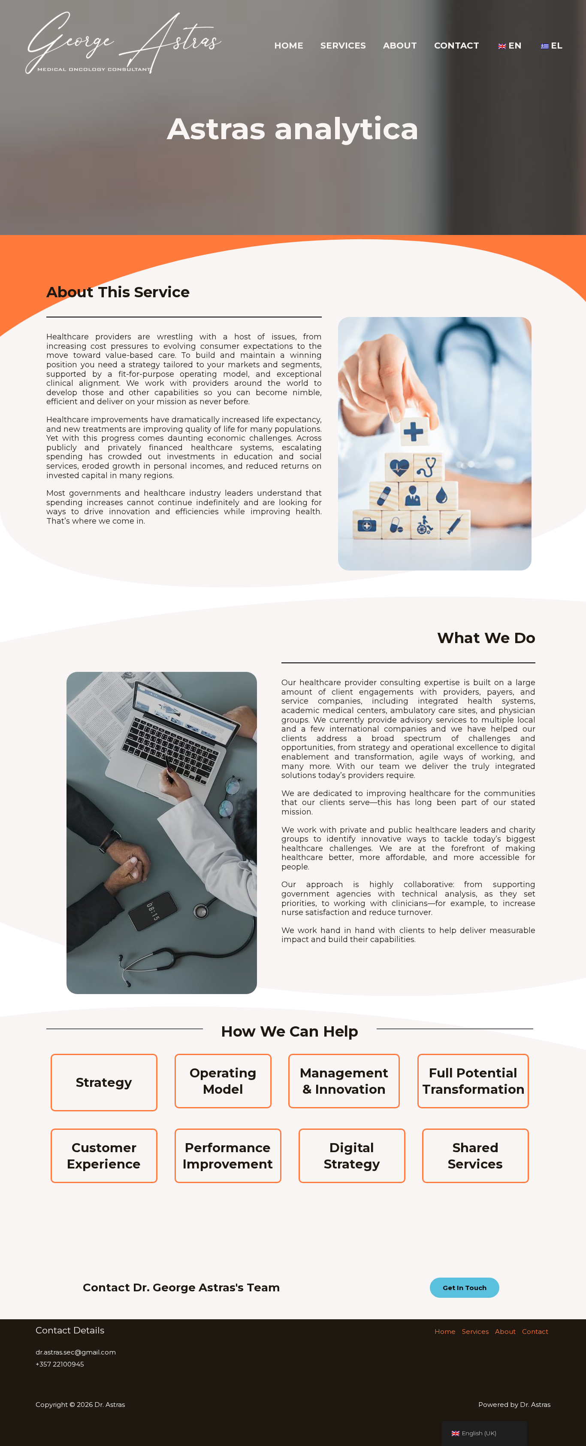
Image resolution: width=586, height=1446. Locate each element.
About (400, 45)
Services (343, 45)
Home (288, 45)
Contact (456, 45)
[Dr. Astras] (122, 45)
